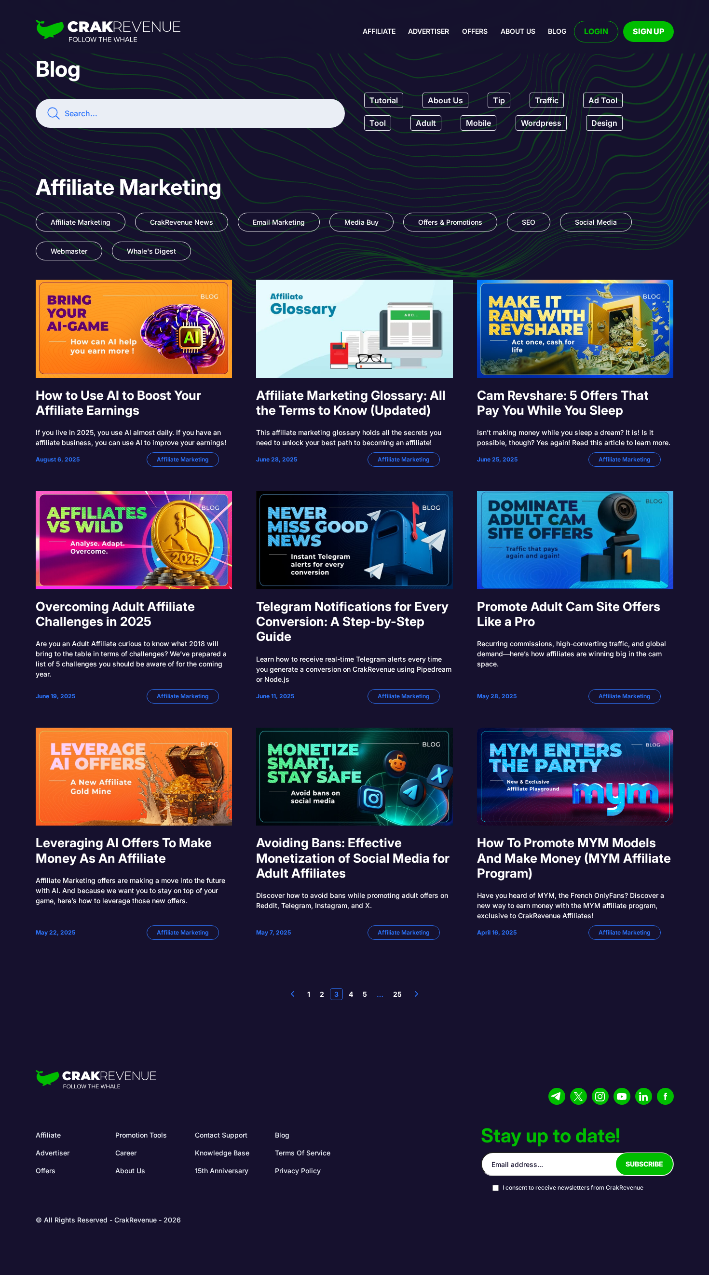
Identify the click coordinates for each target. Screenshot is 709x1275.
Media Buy (361, 222)
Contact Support (221, 1135)
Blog (557, 31)
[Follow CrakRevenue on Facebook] (665, 1096)
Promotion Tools (141, 1135)
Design (604, 123)
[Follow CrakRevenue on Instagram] (600, 1096)
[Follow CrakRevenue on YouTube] (622, 1096)
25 (397, 994)
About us (518, 31)
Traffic (547, 100)
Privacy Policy (298, 1170)
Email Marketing (279, 222)
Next (416, 994)
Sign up (648, 31)
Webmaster (69, 251)
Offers (475, 31)
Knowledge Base (222, 1153)
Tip (499, 100)
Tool (377, 123)
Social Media (596, 222)
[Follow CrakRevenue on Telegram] (556, 1096)
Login (596, 31)
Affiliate (379, 31)
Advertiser (428, 31)
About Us (445, 100)
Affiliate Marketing (80, 222)
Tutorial (383, 100)
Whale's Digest (151, 251)
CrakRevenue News (181, 222)
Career (125, 1153)
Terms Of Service (302, 1153)
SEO (528, 222)
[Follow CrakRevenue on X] (578, 1096)
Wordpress (541, 123)
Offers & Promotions (450, 222)
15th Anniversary (221, 1170)
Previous (293, 994)
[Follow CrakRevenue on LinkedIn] (643, 1096)
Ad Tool (602, 100)
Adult (426, 123)
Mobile (478, 123)
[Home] (108, 31)
